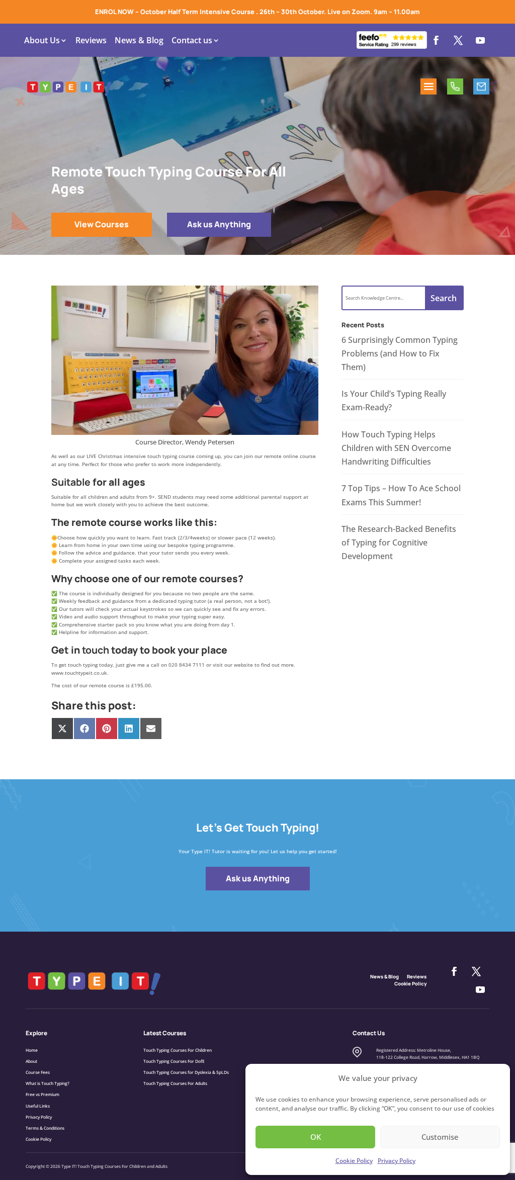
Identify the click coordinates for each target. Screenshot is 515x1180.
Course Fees (38, 1072)
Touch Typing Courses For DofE (174, 1061)
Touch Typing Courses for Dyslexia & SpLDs (186, 1072)
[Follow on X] (458, 40)
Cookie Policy (354, 1160)
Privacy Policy (396, 1160)
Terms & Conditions (45, 1128)
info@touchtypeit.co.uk (481, 86)
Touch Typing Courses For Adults (175, 1083)
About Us (42, 40)
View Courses (101, 224)
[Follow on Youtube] (480, 40)
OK (315, 1137)
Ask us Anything (219, 224)
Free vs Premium (42, 1094)
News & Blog (139, 40)
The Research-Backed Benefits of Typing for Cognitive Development (398, 542)
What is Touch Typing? (47, 1083)
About (31, 1061)
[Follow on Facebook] (436, 40)
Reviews (91, 40)
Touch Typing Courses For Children (177, 1050)
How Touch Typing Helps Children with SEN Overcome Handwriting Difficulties (396, 448)
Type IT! (68, 1166)
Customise (440, 1137)
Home (32, 1050)
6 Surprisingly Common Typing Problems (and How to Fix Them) (399, 353)
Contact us (191, 40)
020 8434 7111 (455, 86)
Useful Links (38, 1106)
